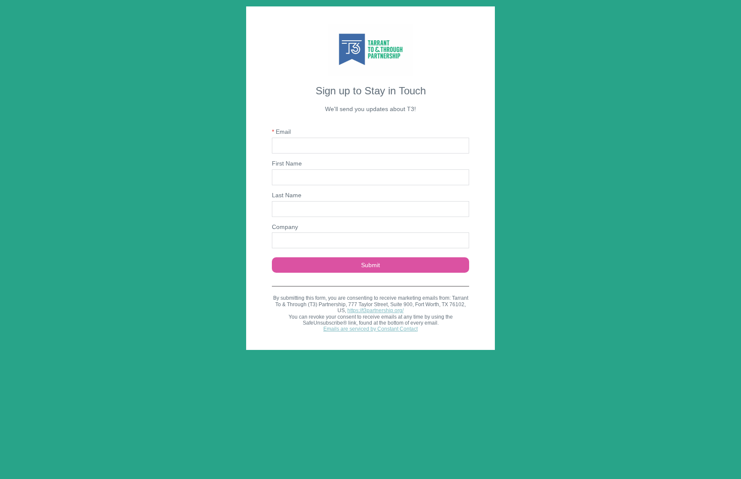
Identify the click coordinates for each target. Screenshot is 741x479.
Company (285, 226)
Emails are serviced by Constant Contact (370, 329)
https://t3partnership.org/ (375, 310)
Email (281, 131)
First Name (287, 163)
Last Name (286, 195)
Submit (370, 265)
